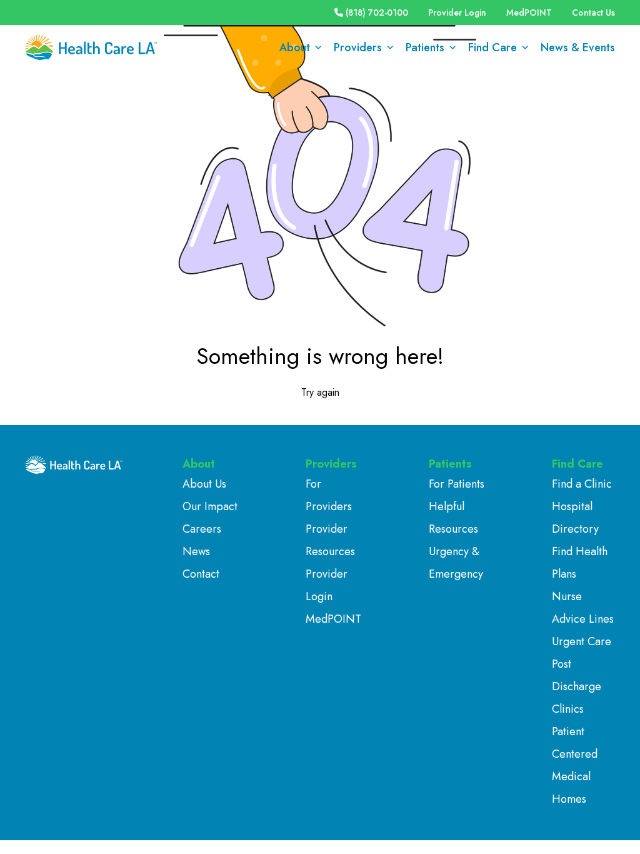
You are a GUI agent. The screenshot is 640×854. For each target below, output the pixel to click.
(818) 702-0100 (377, 12)
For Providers (329, 495)
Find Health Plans (580, 562)
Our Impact (210, 506)
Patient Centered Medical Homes (575, 765)
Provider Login (457, 12)
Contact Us (593, 12)
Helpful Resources (453, 517)
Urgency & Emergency (456, 562)
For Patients (456, 484)
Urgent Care (581, 641)
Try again (320, 392)
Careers (201, 529)
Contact (200, 574)
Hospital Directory (575, 517)
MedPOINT (529, 12)
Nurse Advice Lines (583, 607)
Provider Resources (330, 540)
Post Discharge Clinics (576, 686)
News (196, 551)
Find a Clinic (582, 484)
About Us (204, 484)
